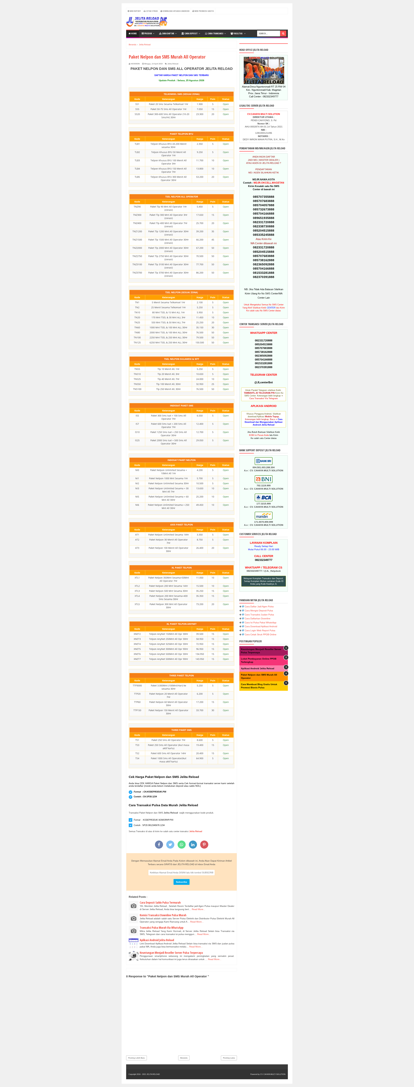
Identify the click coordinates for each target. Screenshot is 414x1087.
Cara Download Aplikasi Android (261, 626)
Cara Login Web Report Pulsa (260, 630)
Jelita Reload (172, 64)
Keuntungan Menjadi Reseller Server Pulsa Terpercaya (171, 953)
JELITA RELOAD (153, 1074)
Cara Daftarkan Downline (257, 618)
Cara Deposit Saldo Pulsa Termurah (160, 902)
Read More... (198, 909)
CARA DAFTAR (167, 33)
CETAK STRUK (152, 11)
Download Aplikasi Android (176, 11)
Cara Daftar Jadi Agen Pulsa (259, 606)
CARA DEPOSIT (191, 33)
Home (134, 33)
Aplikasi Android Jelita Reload (157, 940)
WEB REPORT (135, 11)
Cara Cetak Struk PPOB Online (260, 634)
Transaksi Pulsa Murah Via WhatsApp (161, 927)
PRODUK (148, 33)
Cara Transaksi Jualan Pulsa (259, 614)
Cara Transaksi (215, 33)
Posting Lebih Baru (136, 1058)
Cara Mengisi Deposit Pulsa (259, 610)
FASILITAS (238, 33)
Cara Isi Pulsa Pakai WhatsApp (260, 622)
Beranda (183, 1058)
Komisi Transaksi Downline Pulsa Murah (163, 915)
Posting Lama (229, 1058)
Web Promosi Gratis (204, 11)
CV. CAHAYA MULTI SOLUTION (272, 1074)
